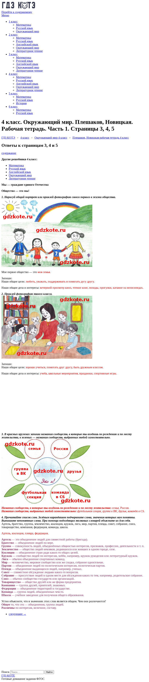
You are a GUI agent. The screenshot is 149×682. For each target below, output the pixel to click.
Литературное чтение (29, 51)
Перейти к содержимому (16, 12)
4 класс (13, 73)
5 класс (13, 93)
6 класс (13, 106)
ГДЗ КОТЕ (8, 675)
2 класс (13, 34)
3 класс (13, 54)
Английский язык (27, 44)
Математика (23, 24)
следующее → (17, 614)
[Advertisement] (28, 400)
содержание (8, 153)
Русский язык (24, 28)
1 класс (13, 21)
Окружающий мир (27, 31)
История (21, 103)
